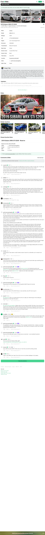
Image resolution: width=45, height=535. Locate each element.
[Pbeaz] (2, 276)
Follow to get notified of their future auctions (16, 153)
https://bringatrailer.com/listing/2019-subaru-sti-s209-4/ (15, 342)
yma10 (4, 339)
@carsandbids (25, 268)
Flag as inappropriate (15, 174)
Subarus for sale (4, 371)
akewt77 (5, 296)
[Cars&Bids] (2, 314)
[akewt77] (2, 296)
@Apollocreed (29, 317)
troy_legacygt (6, 198)
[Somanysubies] (2, 203)
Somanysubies (6, 203)
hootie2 (4, 250)
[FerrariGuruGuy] (2, 289)
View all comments (22, 361)
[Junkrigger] (2, 187)
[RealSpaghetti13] (2, 259)
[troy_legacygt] (2, 198)
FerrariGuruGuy (6, 289)
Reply (8, 174)
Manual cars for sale (4, 370)
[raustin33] (2, 165)
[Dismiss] (43, 533)
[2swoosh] (2, 347)
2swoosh (5, 347)
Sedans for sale (4, 374)
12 (4, 174)
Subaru (10, 30)
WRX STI (11, 33)
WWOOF (5, 177)
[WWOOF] (2, 178)
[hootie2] (2, 251)
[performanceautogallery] (10, 60)
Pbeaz (4, 275)
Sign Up (40, 1)
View (18, 199)
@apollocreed (6, 269)
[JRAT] (2, 354)
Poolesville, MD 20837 (14, 58)
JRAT (4, 353)
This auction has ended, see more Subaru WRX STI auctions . (16, 7)
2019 (21, 366)
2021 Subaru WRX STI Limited (5, 133)
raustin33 (5, 165)
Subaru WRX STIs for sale (6, 373)
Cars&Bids (5, 314)
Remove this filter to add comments (27, 160)
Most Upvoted (40, 157)
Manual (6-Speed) (8, 366)
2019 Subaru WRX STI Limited (33, 133)
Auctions (2, 366)
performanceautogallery (16, 60)
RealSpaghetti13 (6, 258)
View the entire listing (22, 89)
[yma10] (2, 339)
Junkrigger (5, 186)
